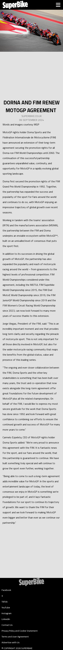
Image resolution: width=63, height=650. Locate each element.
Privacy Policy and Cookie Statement (20, 631)
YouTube (6, 607)
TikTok (5, 601)
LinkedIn (6, 619)
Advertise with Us (11, 642)
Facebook (6, 590)
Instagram (6, 613)
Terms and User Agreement (15, 636)
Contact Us (7, 625)
